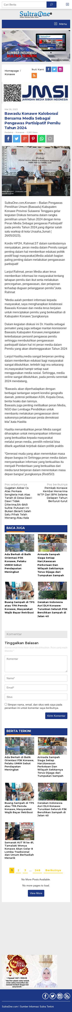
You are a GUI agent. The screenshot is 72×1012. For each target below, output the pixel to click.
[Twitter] (55, 69)
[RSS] (34, 75)
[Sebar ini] (8, 138)
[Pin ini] (33, 138)
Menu (62, 24)
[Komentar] (50, 138)
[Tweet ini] (16, 138)
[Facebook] (49, 69)
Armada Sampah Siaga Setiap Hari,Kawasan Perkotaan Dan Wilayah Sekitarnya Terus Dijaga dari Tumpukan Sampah (50, 565)
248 (37, 870)
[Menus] (68, 4)
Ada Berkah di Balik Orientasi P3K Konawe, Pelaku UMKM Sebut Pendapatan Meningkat (19, 763)
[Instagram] (61, 69)
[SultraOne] (36, 14)
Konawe (20, 132)
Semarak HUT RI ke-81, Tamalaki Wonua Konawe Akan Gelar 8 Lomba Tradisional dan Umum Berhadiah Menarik (19, 850)
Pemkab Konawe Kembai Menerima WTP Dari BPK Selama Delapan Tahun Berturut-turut (52, 493)
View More (36, 893)
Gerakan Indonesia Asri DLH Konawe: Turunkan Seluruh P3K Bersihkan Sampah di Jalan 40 (52, 609)
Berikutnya (53, 870)
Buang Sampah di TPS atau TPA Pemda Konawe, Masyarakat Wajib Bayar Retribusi (19, 807)
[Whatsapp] (41, 138)
